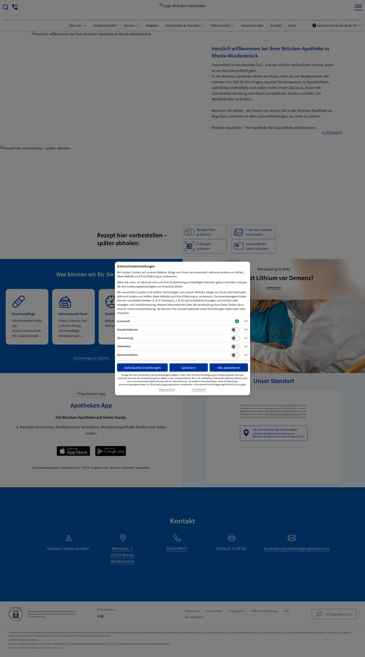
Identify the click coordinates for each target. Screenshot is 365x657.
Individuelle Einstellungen (142, 367)
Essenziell (123, 321)
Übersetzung (125, 338)
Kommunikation (127, 355)
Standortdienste (127, 329)
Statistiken (124, 346)
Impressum (199, 389)
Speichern (188, 367)
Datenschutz (167, 389)
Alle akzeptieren (228, 367)
